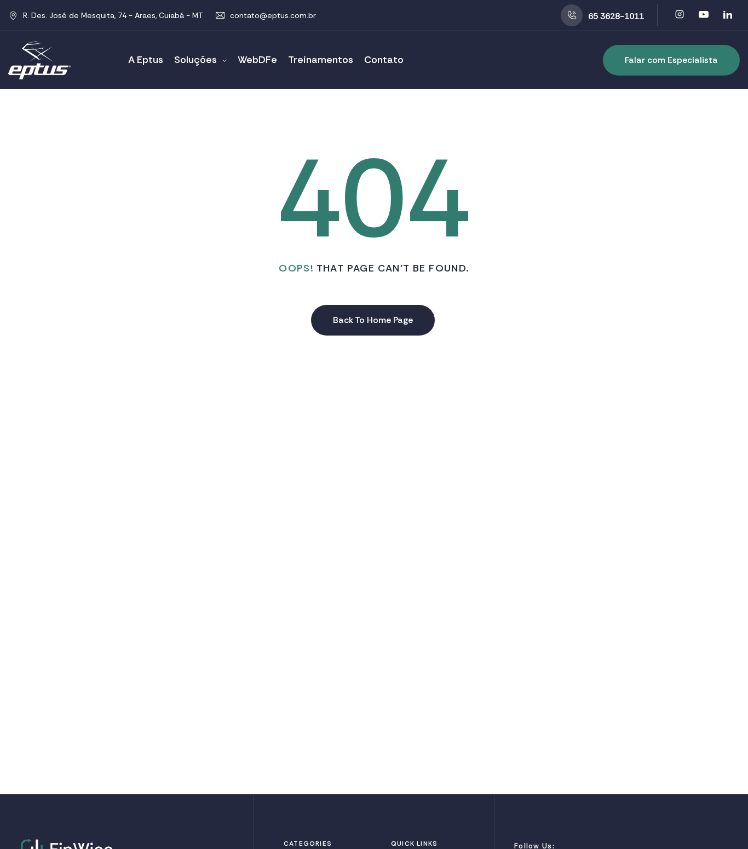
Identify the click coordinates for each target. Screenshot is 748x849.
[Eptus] (39, 60)
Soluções (195, 59)
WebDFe (257, 59)
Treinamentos (320, 59)
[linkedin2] (728, 15)
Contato (384, 59)
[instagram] (679, 15)
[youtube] (704, 15)
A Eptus (145, 59)
